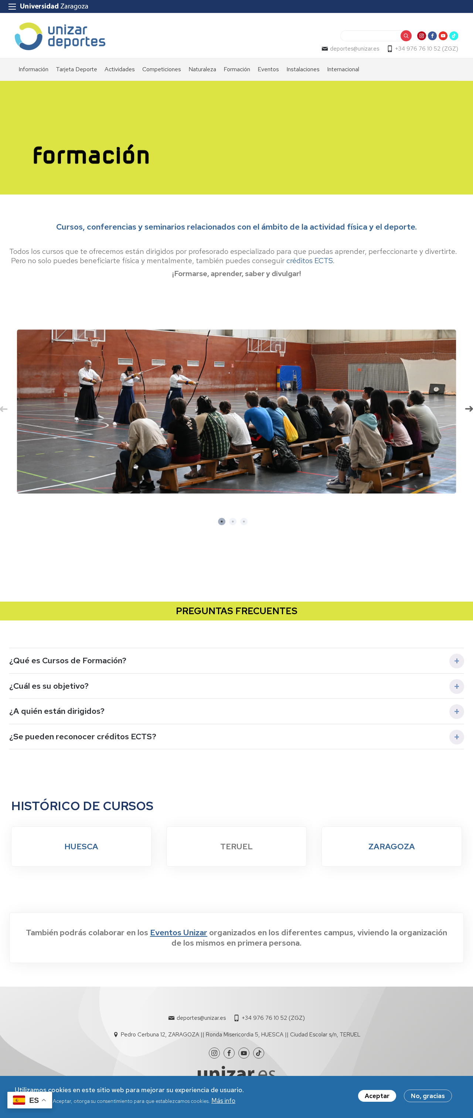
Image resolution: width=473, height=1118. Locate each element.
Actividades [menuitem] (120, 69)
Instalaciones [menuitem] (303, 69)
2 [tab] (236, 525)
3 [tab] (247, 525)
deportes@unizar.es (354, 48)
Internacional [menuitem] (343, 69)
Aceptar (377, 1096)
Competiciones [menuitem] (161, 69)
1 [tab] (225, 525)
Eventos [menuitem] (268, 69)
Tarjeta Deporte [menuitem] (76, 69)
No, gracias (428, 1096)
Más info (223, 1101)
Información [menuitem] (33, 69)
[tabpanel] (236, 411)
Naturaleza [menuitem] (202, 69)
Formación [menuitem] (237, 69)
